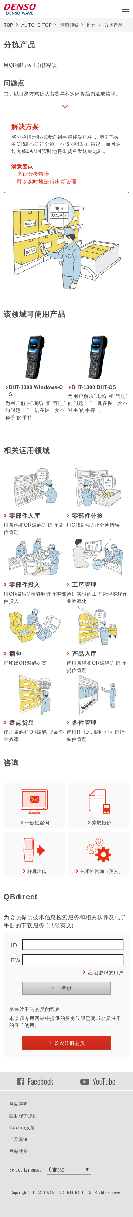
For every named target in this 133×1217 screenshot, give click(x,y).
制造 (91, 25)
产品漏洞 (18, 1139)
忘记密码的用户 (106, 972)
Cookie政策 (22, 1127)
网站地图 (18, 1151)
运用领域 (69, 25)
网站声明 (18, 1104)
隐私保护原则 (23, 1115)
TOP (8, 25)
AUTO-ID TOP (36, 25)
